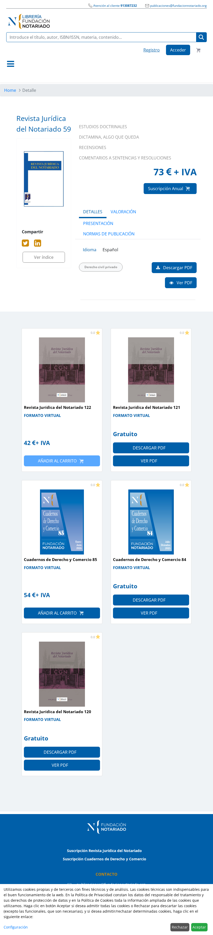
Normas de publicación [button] (109, 234)
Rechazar (180, 927)
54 (27, 595)
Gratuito (125, 434)
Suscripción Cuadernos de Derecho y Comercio (104, 858)
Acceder (178, 50)
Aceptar (199, 927)
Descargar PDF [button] (177, 267)
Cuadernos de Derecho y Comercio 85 (60, 559)
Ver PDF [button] (184, 283)
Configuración (16, 927)
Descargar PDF (149, 448)
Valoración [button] (123, 212)
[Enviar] (201, 37)
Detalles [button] (92, 212)
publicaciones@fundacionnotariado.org (178, 5)
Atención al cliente (115, 5)
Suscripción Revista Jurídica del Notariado (104, 850)
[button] (10, 64)
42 (27, 443)
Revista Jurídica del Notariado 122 (57, 407)
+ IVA (43, 443)
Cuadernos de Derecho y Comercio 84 (149, 559)
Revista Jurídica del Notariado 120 (57, 711)
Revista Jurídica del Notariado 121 (146, 407)
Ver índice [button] (44, 257)
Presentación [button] (98, 223)
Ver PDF (149, 461)
